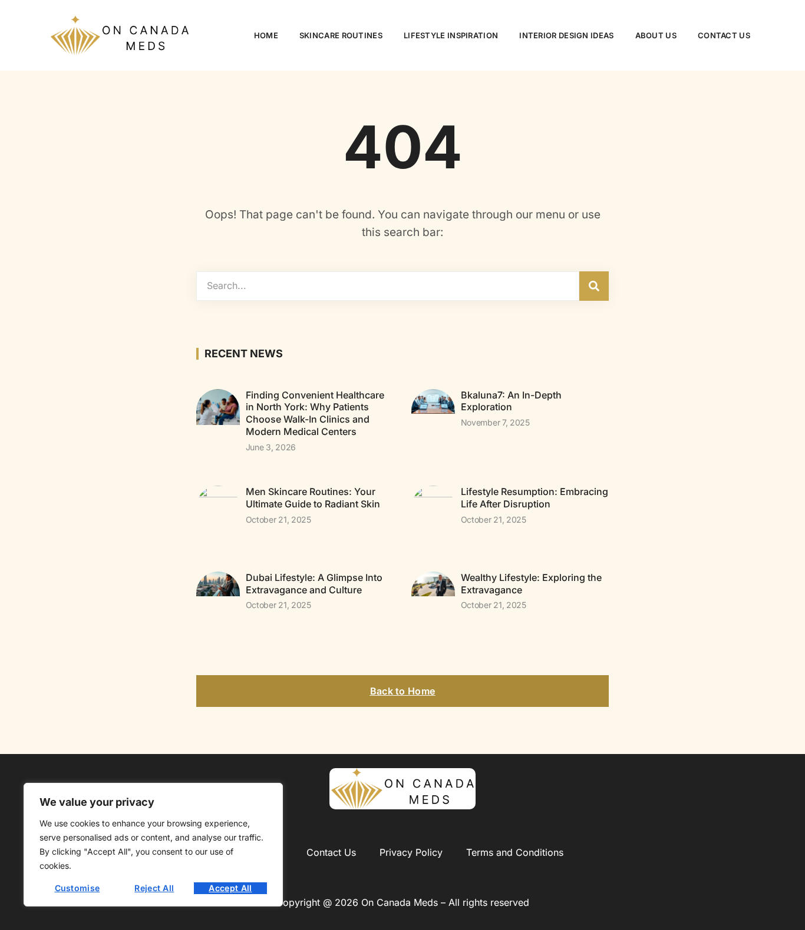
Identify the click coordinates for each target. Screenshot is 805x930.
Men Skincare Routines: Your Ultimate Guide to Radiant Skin (313, 498)
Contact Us (724, 35)
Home (266, 35)
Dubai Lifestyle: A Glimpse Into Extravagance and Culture (314, 584)
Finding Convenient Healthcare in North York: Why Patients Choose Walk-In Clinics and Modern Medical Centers (315, 413)
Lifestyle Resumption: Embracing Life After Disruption (534, 498)
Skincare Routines (340, 35)
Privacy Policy (411, 852)
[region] (153, 844)
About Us (656, 35)
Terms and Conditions (514, 852)
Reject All (154, 888)
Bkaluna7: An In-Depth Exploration (511, 401)
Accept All (230, 888)
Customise (77, 888)
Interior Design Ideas (566, 35)
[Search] (594, 286)
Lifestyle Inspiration (451, 35)
